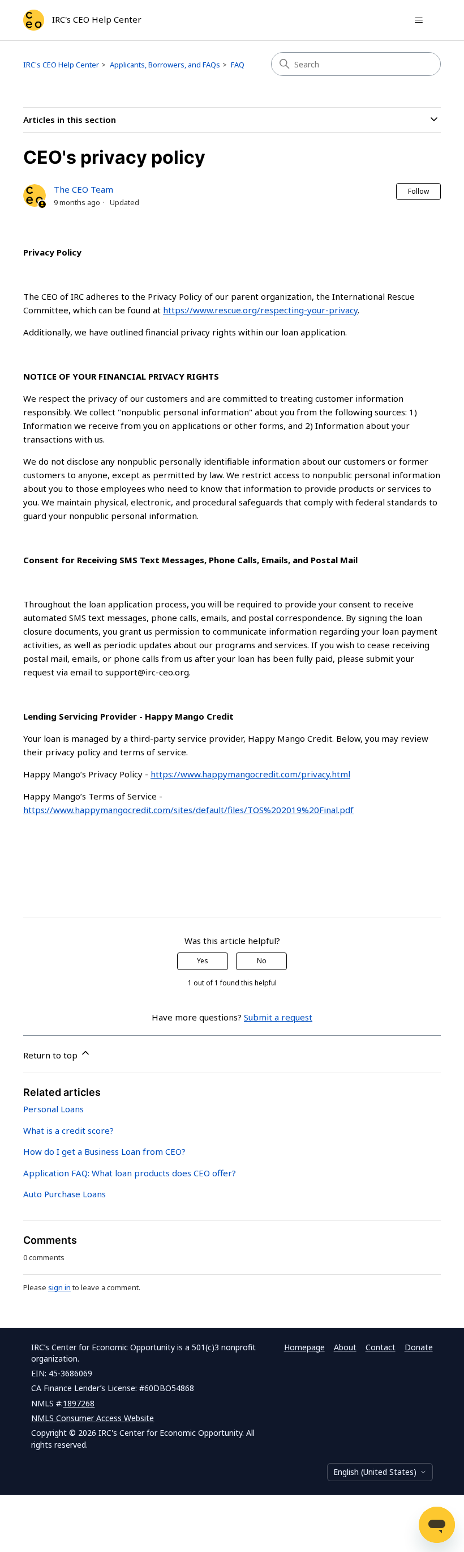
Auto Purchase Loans (64, 1194)
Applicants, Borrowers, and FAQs (165, 64)
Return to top (51, 1055)
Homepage (304, 1347)
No (262, 961)
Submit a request (278, 1017)
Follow (418, 191)
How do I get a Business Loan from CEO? (104, 1151)
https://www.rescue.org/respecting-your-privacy (260, 310)
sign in (59, 1287)
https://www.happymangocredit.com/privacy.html (250, 774)
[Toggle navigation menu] (418, 20)
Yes (202, 961)
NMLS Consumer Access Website (92, 1418)
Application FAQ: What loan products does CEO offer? (129, 1173)
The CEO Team (83, 189)
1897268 (78, 1403)
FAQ (237, 64)
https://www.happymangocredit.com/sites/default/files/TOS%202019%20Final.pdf (188, 809)
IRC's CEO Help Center (61, 64)
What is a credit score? (68, 1130)
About (345, 1347)
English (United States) (374, 1471)
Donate (419, 1347)
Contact (381, 1347)
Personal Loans (53, 1109)
